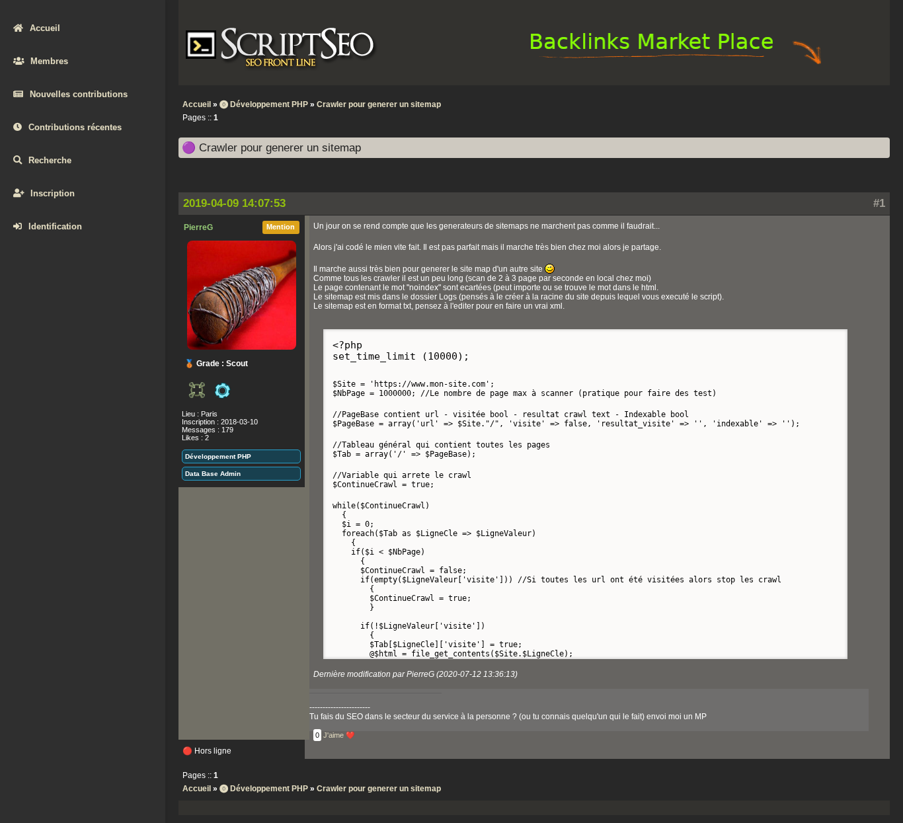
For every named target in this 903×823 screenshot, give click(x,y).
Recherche (49, 160)
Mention (280, 227)
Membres (49, 61)
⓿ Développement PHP (263, 104)
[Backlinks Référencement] (677, 63)
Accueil (45, 28)
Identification (55, 226)
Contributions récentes (75, 127)
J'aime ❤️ (339, 735)
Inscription (52, 193)
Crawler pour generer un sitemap (379, 104)
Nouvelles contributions (79, 94)
